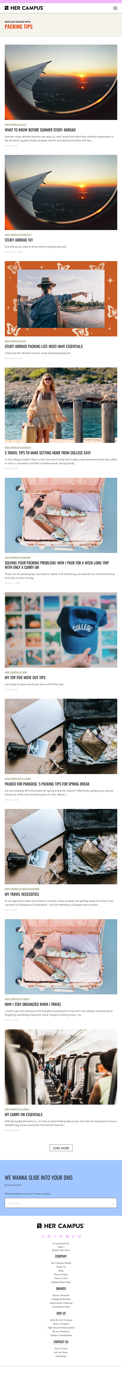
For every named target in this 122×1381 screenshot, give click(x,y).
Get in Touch (61, 1348)
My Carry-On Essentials (23, 1114)
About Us (61, 1266)
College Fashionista (61, 1299)
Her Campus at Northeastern (22, 888)
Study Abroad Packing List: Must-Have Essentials (44, 346)
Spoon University (61, 1295)
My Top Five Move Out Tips (25, 677)
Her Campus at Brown (17, 557)
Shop (61, 1270)
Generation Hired (61, 1306)
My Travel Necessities (22, 894)
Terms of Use (61, 1278)
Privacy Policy (61, 1274)
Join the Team (61, 1352)
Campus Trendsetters (61, 1335)
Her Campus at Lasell (17, 999)
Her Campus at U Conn (18, 778)
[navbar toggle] (115, 8)
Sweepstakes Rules (61, 1282)
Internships (61, 1356)
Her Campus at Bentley (18, 234)
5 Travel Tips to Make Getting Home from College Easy (48, 452)
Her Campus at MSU (16, 672)
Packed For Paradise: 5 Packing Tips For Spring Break (47, 784)
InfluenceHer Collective (61, 1302)
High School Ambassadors (61, 1327)
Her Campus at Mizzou (18, 447)
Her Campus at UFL (15, 341)
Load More (61, 1148)
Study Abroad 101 (19, 240)
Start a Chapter (61, 1323)
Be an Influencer (61, 1331)
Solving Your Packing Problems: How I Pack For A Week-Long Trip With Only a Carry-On (57, 565)
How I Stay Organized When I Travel (33, 1004)
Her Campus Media (61, 1262)
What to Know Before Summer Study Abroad (40, 130)
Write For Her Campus (61, 1319)
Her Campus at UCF (15, 124)
